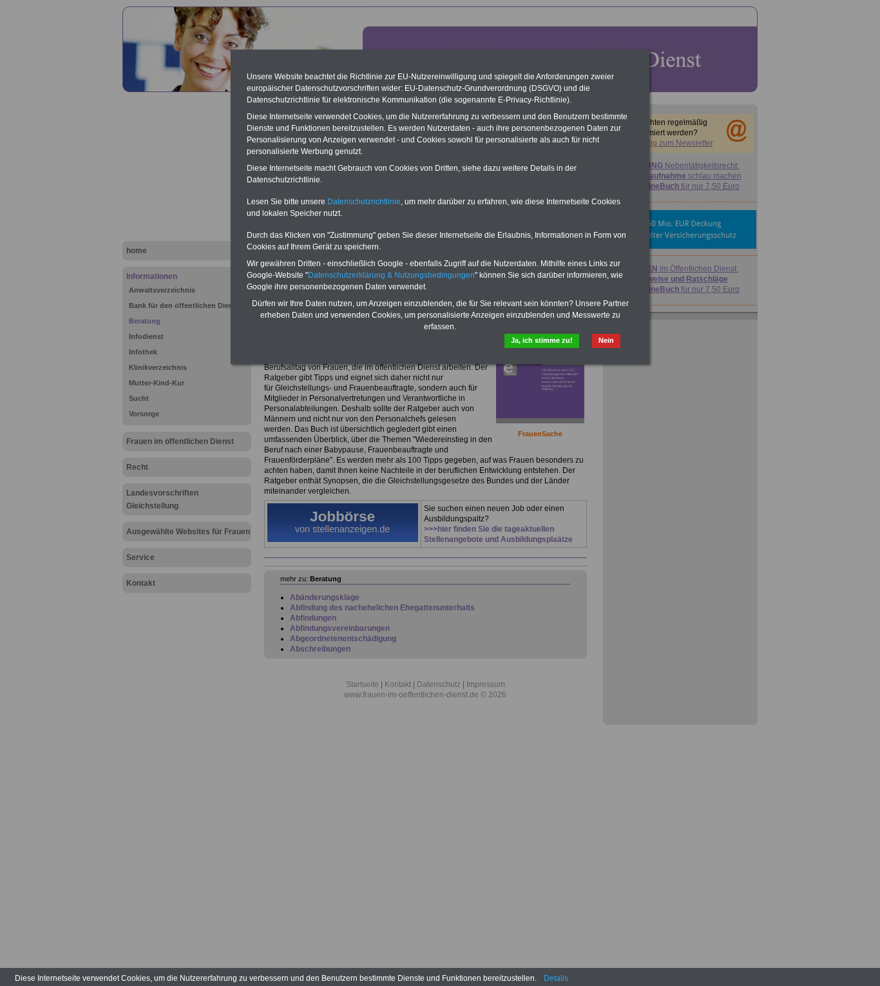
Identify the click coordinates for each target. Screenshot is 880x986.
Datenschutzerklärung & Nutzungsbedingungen (391, 275)
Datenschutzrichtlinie (364, 201)
